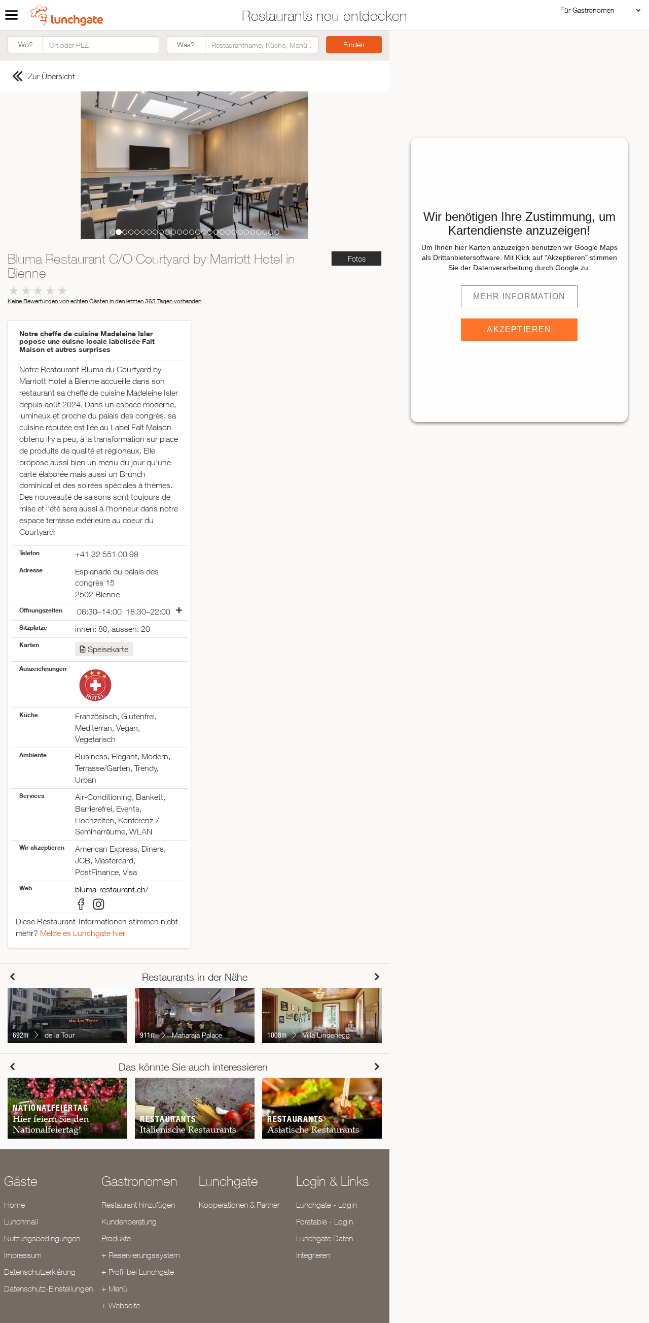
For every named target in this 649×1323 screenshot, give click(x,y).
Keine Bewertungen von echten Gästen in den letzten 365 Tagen (104, 301)
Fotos (357, 258)
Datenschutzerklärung (40, 1271)
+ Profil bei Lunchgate (137, 1271)
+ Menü (114, 1288)
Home (14, 1204)
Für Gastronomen (587, 10)
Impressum (23, 1255)
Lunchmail (21, 1221)
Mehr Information (519, 296)
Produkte (116, 1238)
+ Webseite (120, 1305)
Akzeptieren (519, 329)
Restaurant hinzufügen (138, 1204)
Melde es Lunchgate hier (82, 933)
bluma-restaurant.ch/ (111, 889)
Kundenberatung (129, 1221)
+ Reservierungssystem (140, 1255)
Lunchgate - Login (326, 1204)
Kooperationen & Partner (239, 1204)
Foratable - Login (324, 1221)
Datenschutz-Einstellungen (48, 1288)
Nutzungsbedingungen (42, 1238)
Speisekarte (108, 649)
